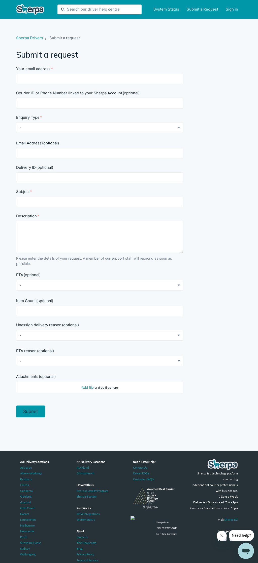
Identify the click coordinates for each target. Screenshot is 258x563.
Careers (82, 537)
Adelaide (26, 467)
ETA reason (35, 350)
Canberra (26, 490)
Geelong (25, 496)
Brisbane (26, 479)
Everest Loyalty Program (92, 490)
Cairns (24, 485)
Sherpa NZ (231, 519)
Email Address (37, 143)
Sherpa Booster (87, 496)
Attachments (36, 376)
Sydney (25, 548)
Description (26, 216)
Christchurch (85, 473)
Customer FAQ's (143, 479)
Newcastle (27, 531)
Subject (23, 191)
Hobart (24, 513)
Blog (79, 548)
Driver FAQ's (141, 473)
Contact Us (140, 467)
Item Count (34, 300)
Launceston (28, 519)
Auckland (83, 467)
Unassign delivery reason (47, 325)
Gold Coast (27, 508)
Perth (23, 537)
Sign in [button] (232, 9)
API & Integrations (88, 513)
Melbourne (27, 525)
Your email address (33, 68)
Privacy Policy (85, 554)
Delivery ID (34, 167)
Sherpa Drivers (29, 37)
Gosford (25, 502)
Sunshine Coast (30, 542)
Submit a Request (202, 9)
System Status (166, 9)
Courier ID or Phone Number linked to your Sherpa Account (78, 93)
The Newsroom (86, 542)
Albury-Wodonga (31, 473)
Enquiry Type (28, 117)
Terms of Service (88, 560)
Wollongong (28, 554)
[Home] (30, 9)
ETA (28, 274)
